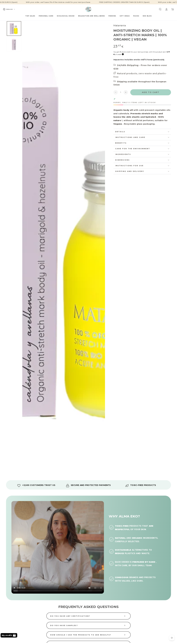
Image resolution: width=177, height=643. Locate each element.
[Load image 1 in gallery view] (14, 28)
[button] (160, 9)
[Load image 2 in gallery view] (14, 44)
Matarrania (119, 25)
